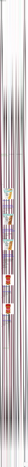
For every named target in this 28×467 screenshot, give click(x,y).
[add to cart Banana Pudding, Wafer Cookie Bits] (3, 202)
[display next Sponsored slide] (3, 184)
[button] (9, 203)
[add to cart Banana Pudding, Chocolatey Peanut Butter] (3, 251)
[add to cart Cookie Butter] (3, 288)
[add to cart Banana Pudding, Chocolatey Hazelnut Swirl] (3, 226)
